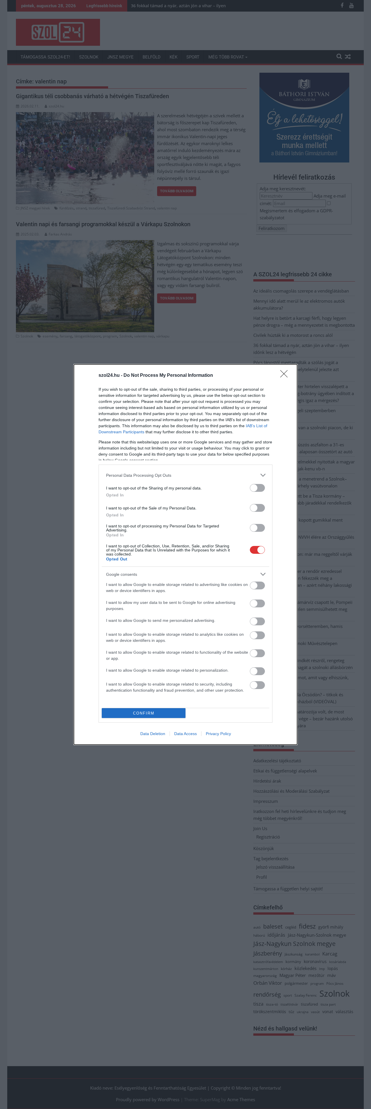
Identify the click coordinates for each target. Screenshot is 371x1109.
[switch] (257, 488)
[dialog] (185, 554)
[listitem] (185, 475)
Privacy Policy (218, 733)
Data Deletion (152, 733)
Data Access (185, 733)
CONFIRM (143, 713)
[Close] (285, 375)
